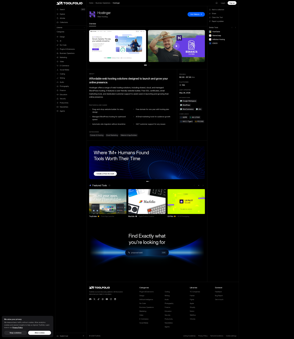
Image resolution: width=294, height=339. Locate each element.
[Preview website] (124, 191)
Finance (167, 307)
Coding (167, 292)
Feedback (218, 292)
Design (141, 295)
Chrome (192, 319)
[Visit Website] (124, 216)
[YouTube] (107, 299)
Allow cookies (40, 333)
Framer (192, 295)
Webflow (193, 315)
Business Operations (103, 3)
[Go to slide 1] (145, 181)
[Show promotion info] (109, 185)
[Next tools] (235, 27)
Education (168, 311)
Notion (192, 311)
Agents (167, 327)
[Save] (121, 216)
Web (183, 85)
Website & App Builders (129, 135)
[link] (107, 204)
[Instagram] (111, 299)
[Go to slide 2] (147, 181)
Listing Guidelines (189, 336)
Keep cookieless (15, 333)
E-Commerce (143, 319)
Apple (192, 303)
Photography (169, 303)
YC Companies (195, 292)
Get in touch (219, 299)
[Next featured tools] (203, 185)
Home (91, 3)
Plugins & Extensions (146, 292)
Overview (92, 24)
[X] (94, 299)
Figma (192, 299)
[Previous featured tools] (194, 185)
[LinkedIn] (115, 299)
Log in (223, 3)
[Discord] (90, 299)
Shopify (192, 307)
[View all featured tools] (199, 185)
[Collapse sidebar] (83, 336)
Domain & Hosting (96, 135)
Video (141, 315)
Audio (167, 299)
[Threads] (103, 299)
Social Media (143, 323)
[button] (117, 46)
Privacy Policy (203, 336)
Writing (167, 295)
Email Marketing (112, 135)
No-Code (142, 303)
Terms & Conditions (216, 336)
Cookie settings (231, 336)
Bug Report (219, 295)
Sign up (232, 3)
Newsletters (169, 323)
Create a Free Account (105, 174)
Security (167, 315)
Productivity (169, 319)
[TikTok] (98, 299)
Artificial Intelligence (146, 299)
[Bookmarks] (216, 3)
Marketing (142, 311)
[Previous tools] (232, 27)
